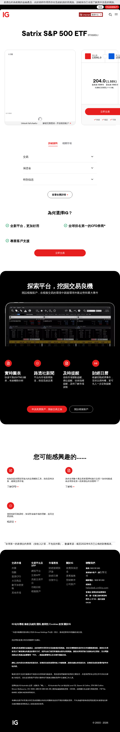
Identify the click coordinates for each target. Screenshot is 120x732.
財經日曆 (53, 575)
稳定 (106, 120)
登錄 (100, 7)
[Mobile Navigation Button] (116, 14)
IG (13, 624)
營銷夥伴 (71, 579)
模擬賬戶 (36, 591)
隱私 (39, 624)
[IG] (6, 14)
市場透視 (53, 562)
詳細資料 (53, 143)
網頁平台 (36, 570)
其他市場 (16, 592)
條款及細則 (30, 624)
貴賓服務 (71, 575)
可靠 (114, 120)
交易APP (35, 575)
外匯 (14, 568)
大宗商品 (16, 580)
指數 (14, 572)
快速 (98, 120)
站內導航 (19, 624)
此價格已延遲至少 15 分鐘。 (105, 87)
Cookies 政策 (56, 624)
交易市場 (16, 562)
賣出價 (94, 55)
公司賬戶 (71, 584)
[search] (110, 14)
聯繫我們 (90, 562)
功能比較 (36, 587)
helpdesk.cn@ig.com (97, 587)
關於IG (69, 562)
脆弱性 (45, 624)
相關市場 (67, 143)
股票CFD (16, 576)
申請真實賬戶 (112, 7)
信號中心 (53, 579)
